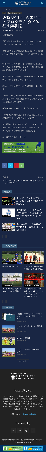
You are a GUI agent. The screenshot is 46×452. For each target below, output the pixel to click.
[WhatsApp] (21, 165)
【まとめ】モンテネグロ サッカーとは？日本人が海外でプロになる (30, 201)
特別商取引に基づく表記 (23, 442)
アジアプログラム (29, 263)
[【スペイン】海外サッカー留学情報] (8, 329)
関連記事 (7, 192)
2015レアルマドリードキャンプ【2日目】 (12, 182)
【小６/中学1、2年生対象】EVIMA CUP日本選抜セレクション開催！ (29, 227)
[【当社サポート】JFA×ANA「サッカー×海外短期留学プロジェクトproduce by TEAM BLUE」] (8, 213)
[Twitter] (10, 165)
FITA (10, 9)
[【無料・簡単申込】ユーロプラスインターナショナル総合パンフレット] (8, 317)
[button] (4, 3)
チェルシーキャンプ (10, 266)
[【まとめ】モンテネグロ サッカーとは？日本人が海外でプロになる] (8, 201)
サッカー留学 (7, 216)
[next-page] (7, 236)
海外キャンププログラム (10, 263)
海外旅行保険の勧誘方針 (10, 440)
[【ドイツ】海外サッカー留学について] (8, 352)
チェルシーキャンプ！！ (33, 181)
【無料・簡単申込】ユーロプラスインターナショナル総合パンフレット (29, 316)
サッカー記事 (7, 204)
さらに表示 (22, 361)
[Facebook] (4, 165)
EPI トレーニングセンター (32, 285)
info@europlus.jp (29, 414)
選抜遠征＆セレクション (14, 13)
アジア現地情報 (7, 285)
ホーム (4, 9)
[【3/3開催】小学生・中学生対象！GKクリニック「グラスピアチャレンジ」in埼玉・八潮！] (34, 280)
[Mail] (19, 430)
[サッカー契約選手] (8, 341)
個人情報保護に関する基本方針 (31, 440)
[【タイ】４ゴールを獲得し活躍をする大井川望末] (34, 257)
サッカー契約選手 (23, 338)
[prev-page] (4, 236)
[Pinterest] (16, 165)
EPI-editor (8, 30)
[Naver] (26, 430)
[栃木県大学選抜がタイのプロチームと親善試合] (12, 280)
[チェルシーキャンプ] (12, 257)
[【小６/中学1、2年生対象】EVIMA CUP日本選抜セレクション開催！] (8, 227)
